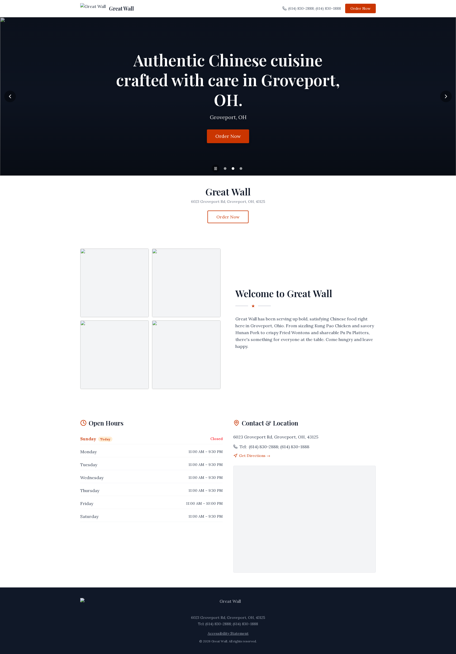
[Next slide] (446, 96)
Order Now (360, 8)
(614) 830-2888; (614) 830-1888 (314, 8)
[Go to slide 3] (241, 168)
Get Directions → (254, 455)
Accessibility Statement (228, 633)
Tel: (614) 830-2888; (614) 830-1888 (228, 624)
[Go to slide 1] (225, 168)
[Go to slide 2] (233, 168)
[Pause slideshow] (216, 168)
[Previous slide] (10, 96)
